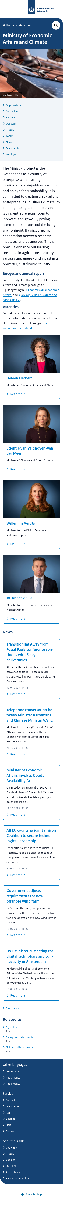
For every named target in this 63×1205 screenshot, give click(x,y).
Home (10, 25)
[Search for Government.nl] (56, 25)
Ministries (24, 25)
